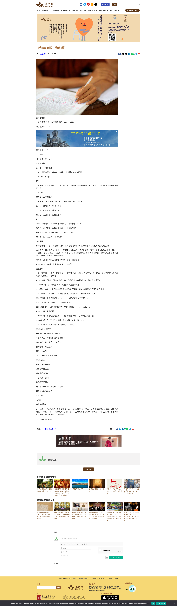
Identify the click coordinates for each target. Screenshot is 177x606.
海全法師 (43, 54)
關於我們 (113, 10)
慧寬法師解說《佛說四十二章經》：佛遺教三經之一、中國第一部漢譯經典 (62, 515)
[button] (119, 54)
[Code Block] (80, 544)
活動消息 (75, 10)
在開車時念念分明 (78, 489)
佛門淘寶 (83, 10)
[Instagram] (92, 4)
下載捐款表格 (83, 578)
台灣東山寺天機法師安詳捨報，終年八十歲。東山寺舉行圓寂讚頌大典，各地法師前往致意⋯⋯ (131, 516)
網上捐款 (72, 578)
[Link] (82, 544)
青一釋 (54, 429)
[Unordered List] (74, 544)
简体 (115, 4)
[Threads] (95, 4)
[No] (175, 603)
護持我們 (102, 10)
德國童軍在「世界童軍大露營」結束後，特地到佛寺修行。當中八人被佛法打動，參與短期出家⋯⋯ (114, 516)
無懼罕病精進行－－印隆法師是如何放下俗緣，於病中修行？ (131, 491)
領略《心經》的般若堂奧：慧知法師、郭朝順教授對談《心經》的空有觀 (79, 515)
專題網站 (64, 10)
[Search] (139, 4)
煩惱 (46, 429)
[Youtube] (88, 4)
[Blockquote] (77, 544)
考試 (49, 429)
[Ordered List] (72, 544)
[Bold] (62, 544)
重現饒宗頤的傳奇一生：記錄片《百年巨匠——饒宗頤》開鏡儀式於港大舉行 (96, 515)
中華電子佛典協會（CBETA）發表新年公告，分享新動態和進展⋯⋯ (44, 515)
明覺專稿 (45, 10)
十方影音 (91, 10)
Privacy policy (161, 603)
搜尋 (58, 587)
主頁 (38, 10)
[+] (87, 544)
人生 (42, 429)
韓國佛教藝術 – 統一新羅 (96, 490)
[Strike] (69, 544)
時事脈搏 (56, 10)
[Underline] (67, 544)
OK (153, 603)
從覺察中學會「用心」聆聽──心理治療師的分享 (114, 491)
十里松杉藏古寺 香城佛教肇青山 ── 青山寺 (44, 490)
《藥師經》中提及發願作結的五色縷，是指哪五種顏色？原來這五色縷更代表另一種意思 (61, 492)
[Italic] (64, 544)
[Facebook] (81, 4)
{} (85, 544)
